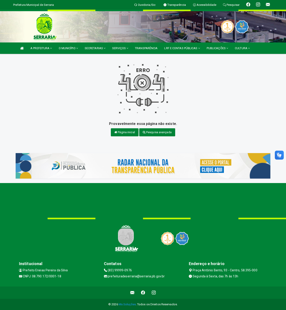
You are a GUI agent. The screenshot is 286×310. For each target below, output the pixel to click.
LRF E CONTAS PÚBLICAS (181, 48)
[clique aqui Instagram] (154, 293)
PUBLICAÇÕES (216, 48)
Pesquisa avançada (158, 132)
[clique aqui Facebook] (143, 293)
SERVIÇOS (119, 48)
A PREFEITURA (40, 48)
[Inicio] (22, 48)
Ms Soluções (127, 304)
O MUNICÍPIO (67, 48)
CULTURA (241, 48)
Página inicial (126, 132)
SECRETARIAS (94, 48)
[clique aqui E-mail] (132, 293)
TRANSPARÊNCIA (146, 48)
